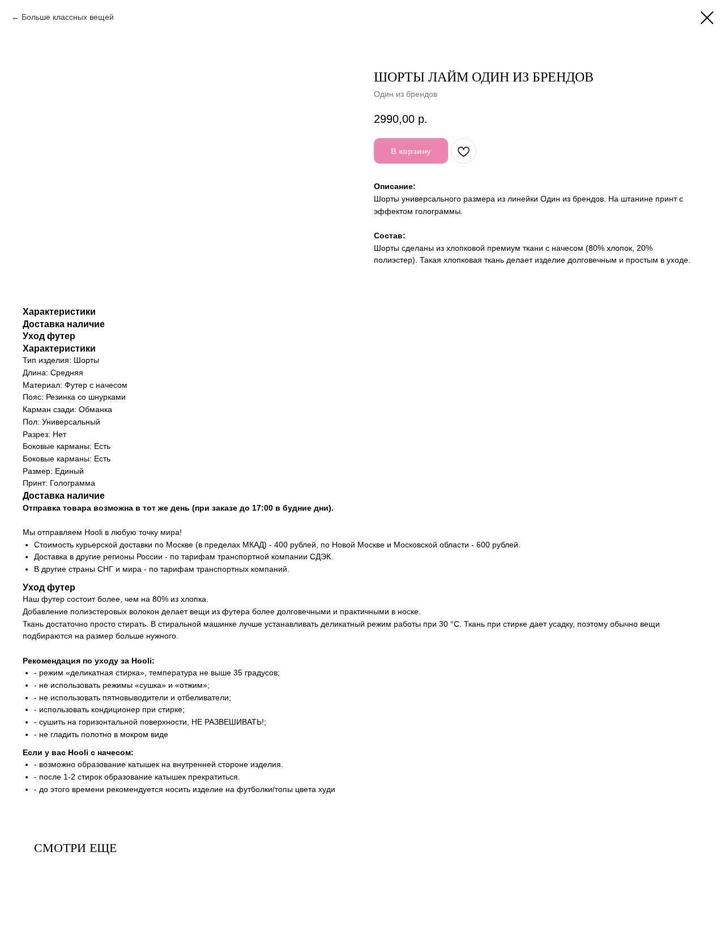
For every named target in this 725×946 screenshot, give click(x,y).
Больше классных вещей (68, 17)
